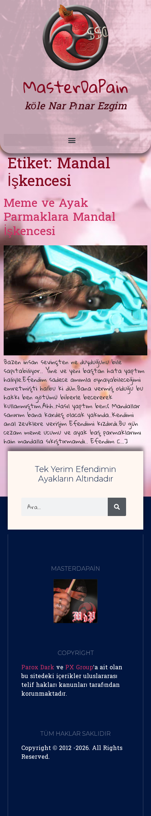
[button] (72, 140)
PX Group (79, 667)
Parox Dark (37, 667)
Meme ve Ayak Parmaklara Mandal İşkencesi (59, 218)
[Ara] (117, 507)
